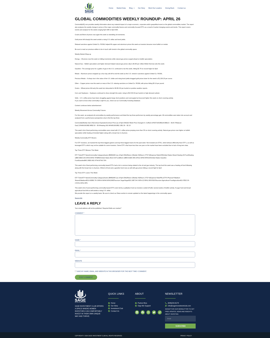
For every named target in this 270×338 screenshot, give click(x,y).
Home (111, 8)
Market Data (121, 8)
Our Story (141, 8)
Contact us (182, 8)
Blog (131, 8)
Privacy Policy (186, 336)
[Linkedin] (137, 312)
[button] (131, 8)
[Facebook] (143, 312)
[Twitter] (154, 312)
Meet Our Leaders (155, 8)
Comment (79, 213)
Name (78, 240)
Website (78, 261)
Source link (78, 198)
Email (78, 250)
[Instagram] (148, 312)
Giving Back (169, 8)
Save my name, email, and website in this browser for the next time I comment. (112, 271)
